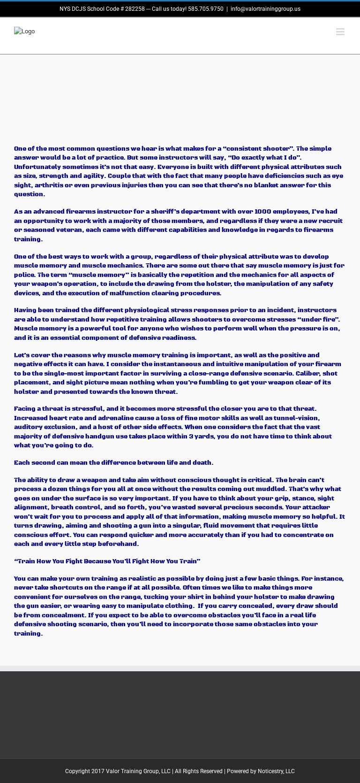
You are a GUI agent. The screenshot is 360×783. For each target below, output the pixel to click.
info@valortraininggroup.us (265, 9)
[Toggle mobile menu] (341, 32)
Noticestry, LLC (276, 771)
